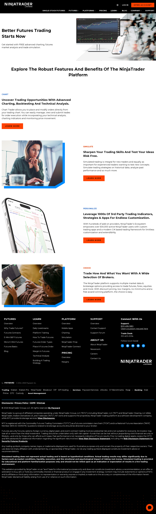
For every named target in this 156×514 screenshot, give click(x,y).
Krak (146, 390)
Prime (5, 393)
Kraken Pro (24, 390)
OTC (12, 393)
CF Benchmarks (116, 390)
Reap (128, 390)
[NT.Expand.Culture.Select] (117, 5)
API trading (63, 390)
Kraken (14, 390)
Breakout (47, 390)
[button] (74, 10)
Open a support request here (134, 329)
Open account (143, 5)
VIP (55, 390)
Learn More (12, 126)
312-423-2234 (127, 336)
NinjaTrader (36, 390)
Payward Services (90, 390)
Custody (20, 393)
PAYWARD (9, 383)
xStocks (104, 390)
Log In (125, 5)
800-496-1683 (127, 326)
